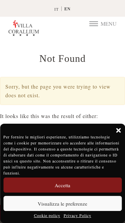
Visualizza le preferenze (62, 203)
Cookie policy (47, 215)
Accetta (62, 185)
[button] (118, 130)
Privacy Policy (77, 215)
